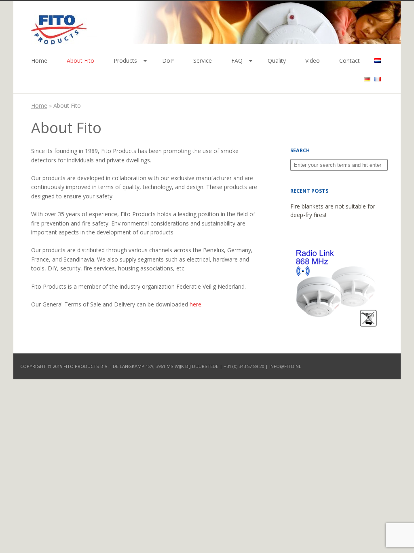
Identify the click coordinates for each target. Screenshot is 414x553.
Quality (277, 60)
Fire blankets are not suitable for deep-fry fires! (332, 210)
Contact (349, 60)
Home (39, 60)
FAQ (237, 60)
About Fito (80, 60)
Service (202, 60)
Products (125, 60)
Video (312, 60)
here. (196, 304)
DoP (168, 60)
